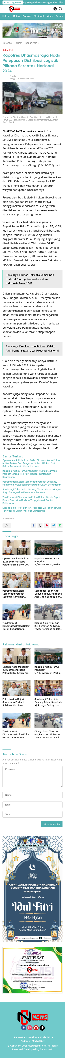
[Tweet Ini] (40, 525)
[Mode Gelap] (55, 9)
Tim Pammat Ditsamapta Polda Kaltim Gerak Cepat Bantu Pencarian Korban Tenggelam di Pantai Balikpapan (31, 500)
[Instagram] (29, 1028)
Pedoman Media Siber (33, 1041)
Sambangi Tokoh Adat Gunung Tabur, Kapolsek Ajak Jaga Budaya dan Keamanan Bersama (31, 491)
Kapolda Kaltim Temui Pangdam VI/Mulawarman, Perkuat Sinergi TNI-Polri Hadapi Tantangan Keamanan (29, 473)
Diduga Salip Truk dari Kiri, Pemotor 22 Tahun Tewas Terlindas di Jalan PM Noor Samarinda (31, 509)
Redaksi (13, 76)
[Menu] (4, 9)
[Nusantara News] (14, 9)
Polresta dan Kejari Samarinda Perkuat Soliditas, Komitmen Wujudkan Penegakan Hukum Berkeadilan (31, 483)
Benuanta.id (46, 1049)
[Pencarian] (60, 9)
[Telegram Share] (53, 525)
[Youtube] (36, 1028)
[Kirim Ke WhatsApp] (60, 525)
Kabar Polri (8, 50)
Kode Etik (45, 1037)
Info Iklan (31, 1037)
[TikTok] (42, 1028)
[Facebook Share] (33, 525)
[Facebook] (23, 1028)
